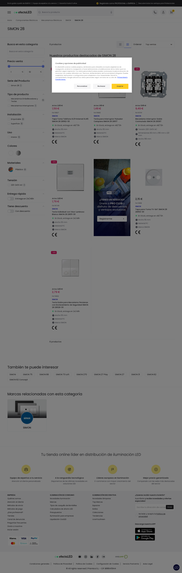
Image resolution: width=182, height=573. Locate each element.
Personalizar (82, 86)
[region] (92, 75)
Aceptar (120, 86)
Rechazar (101, 86)
